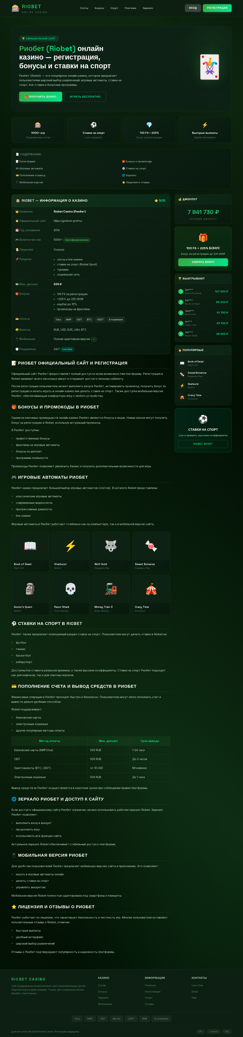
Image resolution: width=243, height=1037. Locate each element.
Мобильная (105, 1003)
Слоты (84, 8)
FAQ (194, 997)
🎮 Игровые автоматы (29, 168)
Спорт (114, 8)
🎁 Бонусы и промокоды (137, 161)
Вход (193, 8)
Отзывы (149, 1003)
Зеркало (148, 8)
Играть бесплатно (85, 96)
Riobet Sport (203, 444)
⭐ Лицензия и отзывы (136, 182)
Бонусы (99, 8)
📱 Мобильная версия (29, 182)
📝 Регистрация (25, 161)
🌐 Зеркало (129, 175)
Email (195, 991)
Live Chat (197, 985)
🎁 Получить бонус (40, 96)
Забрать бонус (203, 262)
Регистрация (217, 8)
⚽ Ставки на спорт (134, 168)
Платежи (130, 8)
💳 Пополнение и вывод (30, 175)
